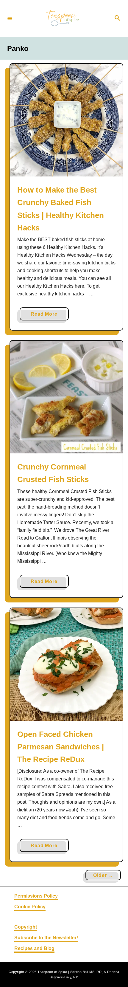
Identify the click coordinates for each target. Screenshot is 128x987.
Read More (46, 315)
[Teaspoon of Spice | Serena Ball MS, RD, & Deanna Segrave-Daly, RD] (63, 18)
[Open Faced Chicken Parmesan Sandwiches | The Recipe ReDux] (66, 664)
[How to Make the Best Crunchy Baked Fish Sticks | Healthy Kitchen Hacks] (66, 120)
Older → (103, 875)
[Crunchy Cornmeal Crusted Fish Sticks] (66, 397)
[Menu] (10, 18)
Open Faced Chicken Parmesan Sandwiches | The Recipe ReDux (60, 747)
